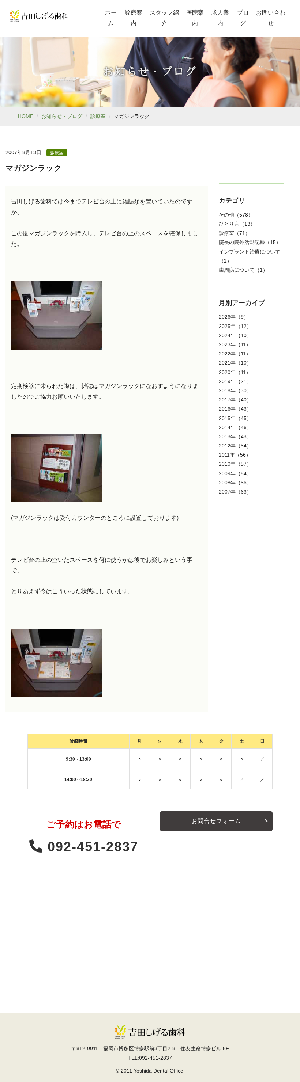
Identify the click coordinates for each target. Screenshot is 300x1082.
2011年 (227, 455)
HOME (25, 116)
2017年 (227, 400)
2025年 (227, 326)
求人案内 (220, 17)
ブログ (243, 17)
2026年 (227, 317)
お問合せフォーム (216, 821)
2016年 (227, 409)
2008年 (227, 482)
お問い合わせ (270, 17)
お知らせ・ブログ (61, 116)
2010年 (227, 464)
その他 (226, 215)
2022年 (227, 354)
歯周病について (237, 270)
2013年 (227, 436)
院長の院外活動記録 (242, 242)
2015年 (227, 418)
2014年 (227, 427)
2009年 (227, 473)
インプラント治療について (249, 252)
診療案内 (133, 17)
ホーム (111, 17)
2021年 (227, 363)
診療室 (98, 116)
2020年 (227, 372)
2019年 (227, 381)
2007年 (227, 492)
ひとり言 (229, 224)
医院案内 (195, 17)
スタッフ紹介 (164, 17)
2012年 (227, 446)
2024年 (227, 335)
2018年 (227, 390)
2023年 (227, 344)
